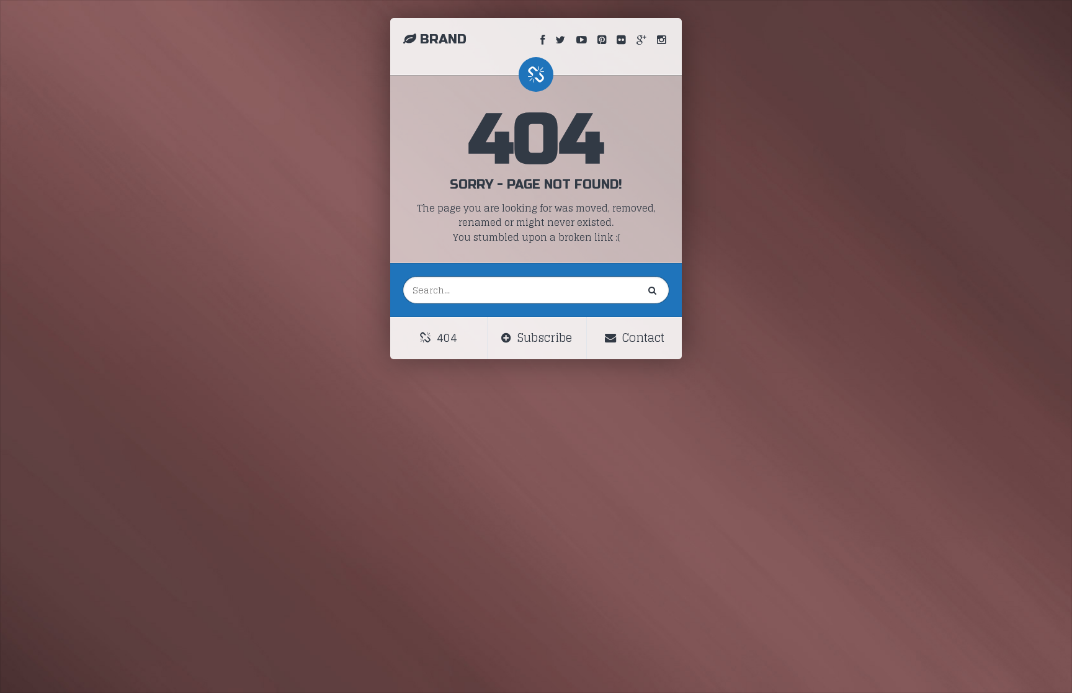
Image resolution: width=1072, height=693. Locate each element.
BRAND (443, 39)
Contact (641, 338)
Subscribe (543, 338)
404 (445, 338)
